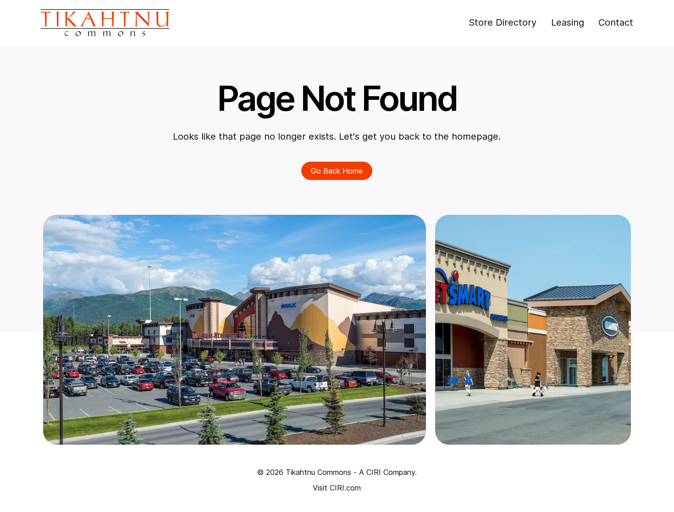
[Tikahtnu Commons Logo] (105, 22)
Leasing (567, 22)
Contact (615, 22)
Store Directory (502, 22)
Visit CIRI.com (337, 487)
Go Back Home (337, 170)
